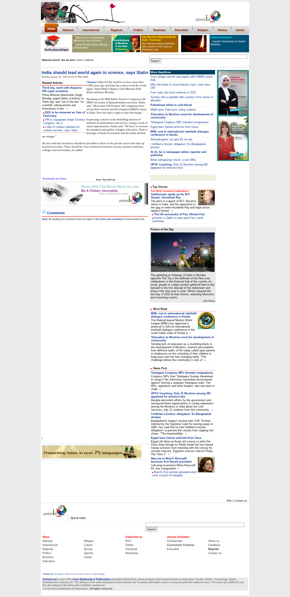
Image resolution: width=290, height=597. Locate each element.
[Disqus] (95, 275)
